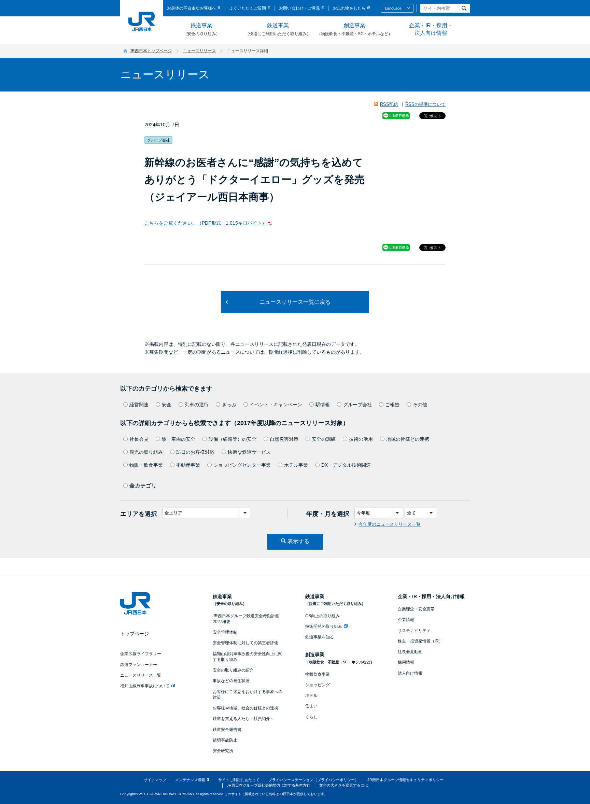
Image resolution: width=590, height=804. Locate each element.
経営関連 (139, 404)
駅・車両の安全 (178, 439)
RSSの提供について (425, 104)
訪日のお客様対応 (195, 452)
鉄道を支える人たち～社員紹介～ (243, 719)
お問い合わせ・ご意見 (299, 8)
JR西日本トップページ (151, 50)
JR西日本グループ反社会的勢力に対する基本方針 (268, 785)
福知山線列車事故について (144, 686)
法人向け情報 (410, 673)
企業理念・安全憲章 (416, 609)
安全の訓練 (324, 439)
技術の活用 (361, 439)
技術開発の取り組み (323, 626)
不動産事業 (188, 465)
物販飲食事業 (317, 674)
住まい (311, 706)
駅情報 (322, 404)
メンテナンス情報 (190, 780)
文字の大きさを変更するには (343, 785)
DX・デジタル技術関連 (346, 465)
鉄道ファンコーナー (138, 665)
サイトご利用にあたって (238, 780)
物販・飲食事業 (146, 465)
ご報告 (392, 404)
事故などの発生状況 (231, 681)
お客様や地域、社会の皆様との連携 (245, 708)
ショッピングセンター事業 (242, 465)
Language (393, 8)
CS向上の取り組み (322, 616)
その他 (420, 404)
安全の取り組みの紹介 (233, 670)
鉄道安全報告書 (227, 730)
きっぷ (229, 404)
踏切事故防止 (225, 740)
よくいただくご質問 (247, 8)
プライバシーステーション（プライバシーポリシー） (313, 780)
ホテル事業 (296, 465)
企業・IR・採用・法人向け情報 (431, 29)
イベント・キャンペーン (276, 404)
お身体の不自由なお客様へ (191, 8)
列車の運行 (197, 404)
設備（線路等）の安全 (232, 439)
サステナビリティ (414, 631)
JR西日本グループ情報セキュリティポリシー (405, 780)
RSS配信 (389, 104)
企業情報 (406, 620)
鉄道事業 (201, 29)
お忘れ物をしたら (349, 8)
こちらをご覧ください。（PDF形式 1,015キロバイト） (205, 223)
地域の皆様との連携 (407, 439)
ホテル (311, 695)
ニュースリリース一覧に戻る (295, 302)
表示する (298, 541)
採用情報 (406, 662)
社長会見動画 (410, 652)
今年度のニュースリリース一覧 (390, 524)
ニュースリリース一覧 (140, 675)
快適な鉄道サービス (249, 452)
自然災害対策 (284, 439)
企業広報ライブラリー (140, 654)
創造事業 (354, 29)
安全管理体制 (225, 632)
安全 (166, 404)
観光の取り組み (146, 452)
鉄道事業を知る (319, 637)
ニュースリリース (199, 50)
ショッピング (317, 685)
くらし (311, 717)
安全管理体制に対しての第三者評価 (245, 643)
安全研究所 (223, 751)
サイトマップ (155, 780)
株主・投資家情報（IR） (420, 641)
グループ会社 (357, 404)
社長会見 (139, 439)
